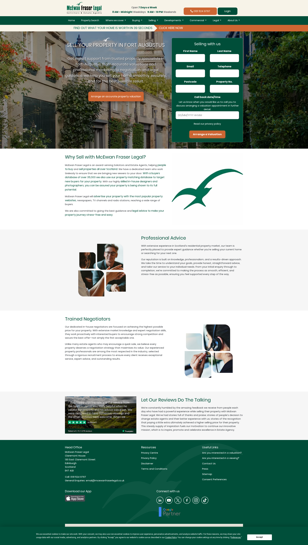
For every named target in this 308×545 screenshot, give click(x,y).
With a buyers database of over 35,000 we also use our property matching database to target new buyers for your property (114, 177)
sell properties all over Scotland (98, 169)
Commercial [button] (197, 20)
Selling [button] (152, 20)
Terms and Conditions (154, 468)
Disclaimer (147, 463)
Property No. (224, 81)
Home (71, 20)
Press (205, 468)
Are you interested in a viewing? (220, 458)
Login (227, 11)
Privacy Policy (149, 458)
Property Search (90, 20)
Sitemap (207, 474)
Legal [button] (216, 20)
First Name (190, 51)
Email (190, 66)
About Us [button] (233, 20)
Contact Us (209, 463)
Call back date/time (207, 97)
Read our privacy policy (207, 123)
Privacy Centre (149, 452)
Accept (259, 537)
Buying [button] (136, 20)
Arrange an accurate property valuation (116, 96)
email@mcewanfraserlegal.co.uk (104, 480)
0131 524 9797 (201, 11)
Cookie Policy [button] (171, 537)
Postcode (190, 81)
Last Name (224, 51)
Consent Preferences (214, 479)
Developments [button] (173, 20)
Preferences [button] (236, 537)
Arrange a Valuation (207, 134)
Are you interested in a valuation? (222, 452)
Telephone (224, 66)
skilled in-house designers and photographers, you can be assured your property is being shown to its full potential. (111, 185)
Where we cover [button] (115, 20)
